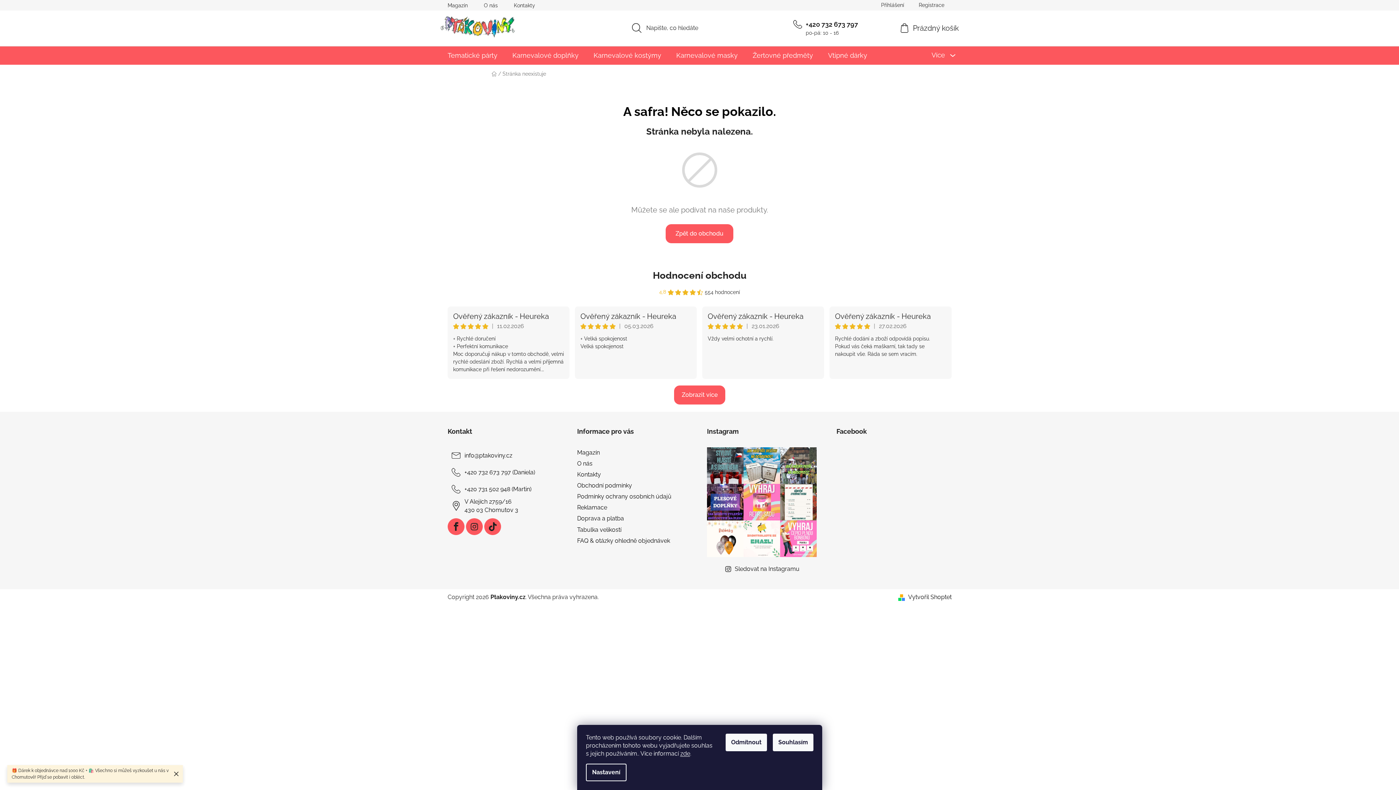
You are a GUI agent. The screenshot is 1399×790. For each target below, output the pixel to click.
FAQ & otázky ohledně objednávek (623, 540)
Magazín (458, 5)
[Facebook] (456, 526)
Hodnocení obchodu (699, 275)
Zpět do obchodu (699, 233)
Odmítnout (746, 742)
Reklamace (592, 507)
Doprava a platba (600, 518)
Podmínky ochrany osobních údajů (624, 496)
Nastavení (606, 772)
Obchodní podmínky (604, 485)
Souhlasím (793, 742)
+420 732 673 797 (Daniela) (500, 472)
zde (685, 753)
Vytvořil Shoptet (930, 597)
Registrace (931, 5)
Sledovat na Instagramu (767, 568)
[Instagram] (474, 526)
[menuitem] (472, 55)
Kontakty (524, 5)
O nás (491, 5)
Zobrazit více (700, 394)
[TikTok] (492, 526)
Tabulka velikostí (599, 529)
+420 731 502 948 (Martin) (498, 489)
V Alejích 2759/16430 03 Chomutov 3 (491, 505)
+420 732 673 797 (832, 24)
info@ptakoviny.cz (488, 455)
